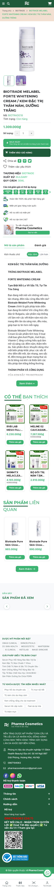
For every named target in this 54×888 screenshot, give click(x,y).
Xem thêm (25, 568)
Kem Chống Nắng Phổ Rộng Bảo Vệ (18, 670)
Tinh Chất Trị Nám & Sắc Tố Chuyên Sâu (20, 666)
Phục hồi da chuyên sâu (15, 690)
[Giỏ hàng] (49, 4)
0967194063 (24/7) (18, 818)
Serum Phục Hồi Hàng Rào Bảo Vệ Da (19, 660)
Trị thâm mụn (10, 712)
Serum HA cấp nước (13, 706)
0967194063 (14, 762)
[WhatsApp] (19, 775)
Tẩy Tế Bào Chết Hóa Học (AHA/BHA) (19, 673)
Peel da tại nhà (34, 706)
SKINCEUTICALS (28, 643)
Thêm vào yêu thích (19, 166)
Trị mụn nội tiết (37, 690)
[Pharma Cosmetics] (27, 3)
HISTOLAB (23, 650)
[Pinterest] (24, 161)
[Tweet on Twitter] (30, 161)
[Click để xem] (27, 49)
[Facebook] (6, 775)
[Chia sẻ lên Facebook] (19, 161)
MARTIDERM (43, 646)
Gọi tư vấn (32, 232)
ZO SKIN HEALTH (10, 646)
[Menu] (3, 3)
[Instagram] (12, 775)
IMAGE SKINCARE (40, 650)
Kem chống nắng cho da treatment (19, 701)
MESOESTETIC (27, 646)
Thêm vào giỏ (15, 442)
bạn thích (26, 396)
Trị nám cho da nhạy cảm (15, 695)
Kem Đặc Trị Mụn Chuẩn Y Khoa (16, 663)
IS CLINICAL (10, 650)
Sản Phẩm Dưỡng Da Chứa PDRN (17, 676)
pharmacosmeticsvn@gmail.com (25, 768)
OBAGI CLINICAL (9, 643)
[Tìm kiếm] (8, 3)
